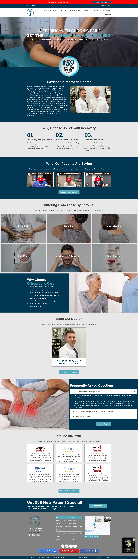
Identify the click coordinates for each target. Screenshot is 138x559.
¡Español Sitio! (31, 6)
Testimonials (72, 10)
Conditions (62, 10)
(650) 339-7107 (106, 6)
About (108, 10)
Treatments (53, 10)
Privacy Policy (91, 557)
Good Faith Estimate (82, 557)
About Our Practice (68, 372)
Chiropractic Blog (98, 10)
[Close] (134, 539)
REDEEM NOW (96, 506)
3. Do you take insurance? (81, 417)
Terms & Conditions (99, 557)
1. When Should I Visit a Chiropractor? (86, 392)
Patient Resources (84, 10)
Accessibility (108, 557)
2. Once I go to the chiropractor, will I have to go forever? (93, 412)
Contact (108, 14)
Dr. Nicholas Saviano (69, 361)
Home (46, 10)
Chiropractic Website (49, 557)
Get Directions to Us (90, 536)
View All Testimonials (68, 192)
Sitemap (75, 557)
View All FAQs (103, 424)
